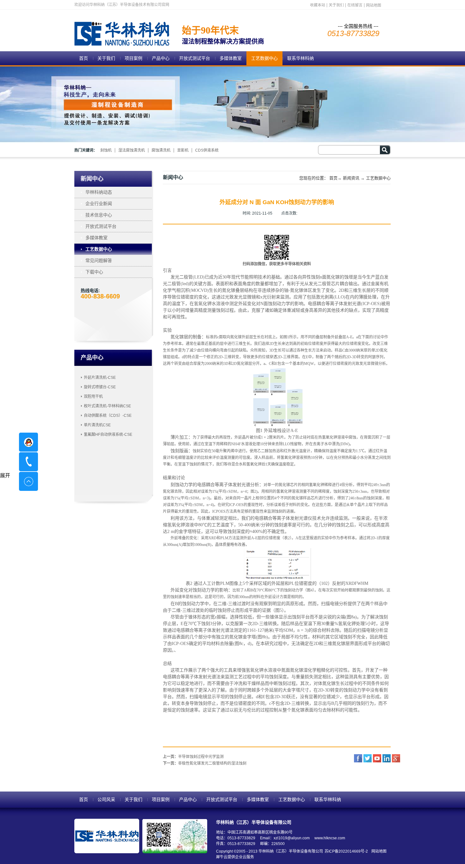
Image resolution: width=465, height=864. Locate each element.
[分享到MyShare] (377, 758)
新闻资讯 (351, 178)
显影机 (183, 150)
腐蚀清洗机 (161, 150)
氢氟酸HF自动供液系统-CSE (108, 434)
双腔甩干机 (93, 396)
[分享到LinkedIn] (386, 758)
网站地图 (378, 851)
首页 (83, 58)
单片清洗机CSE (97, 425)
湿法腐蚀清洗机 (131, 150)
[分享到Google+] (396, 758)
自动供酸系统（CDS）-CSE (108, 415)
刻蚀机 (106, 150)
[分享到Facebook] (358, 758)
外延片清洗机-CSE (100, 377)
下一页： (204, 763)
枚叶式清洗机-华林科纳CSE (107, 406)
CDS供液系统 (207, 150)
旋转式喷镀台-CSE (100, 387)
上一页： (193, 756)
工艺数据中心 (378, 178)
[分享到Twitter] (367, 758)
